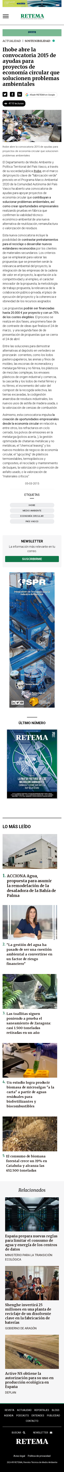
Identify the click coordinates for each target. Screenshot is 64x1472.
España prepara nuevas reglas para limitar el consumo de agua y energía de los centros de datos (31, 1242)
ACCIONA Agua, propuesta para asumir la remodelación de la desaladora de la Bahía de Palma (31, 885)
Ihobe (32, 505)
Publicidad (53, 1415)
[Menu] (6, 17)
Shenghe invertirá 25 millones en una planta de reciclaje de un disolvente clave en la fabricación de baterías (28, 1314)
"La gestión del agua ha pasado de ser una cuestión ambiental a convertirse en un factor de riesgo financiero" (29, 954)
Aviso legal (19, 1456)
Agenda (8, 1415)
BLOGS (55, 1410)
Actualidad (12, 41)
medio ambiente (32, 510)
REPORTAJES (41, 1410)
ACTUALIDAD (24, 1410)
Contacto (32, 1421)
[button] (5, 94)
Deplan (10, 1392)
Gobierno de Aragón (21, 1328)
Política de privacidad (39, 1456)
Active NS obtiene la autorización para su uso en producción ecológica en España (29, 1380)
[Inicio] (32, 16)
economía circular (32, 516)
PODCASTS (22, 1415)
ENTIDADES (38, 1415)
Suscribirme (32, 559)
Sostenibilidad (37, 41)
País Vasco (32, 521)
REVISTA (9, 1410)
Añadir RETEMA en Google (42, 95)
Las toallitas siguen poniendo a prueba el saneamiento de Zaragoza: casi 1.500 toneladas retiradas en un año (28, 1023)
